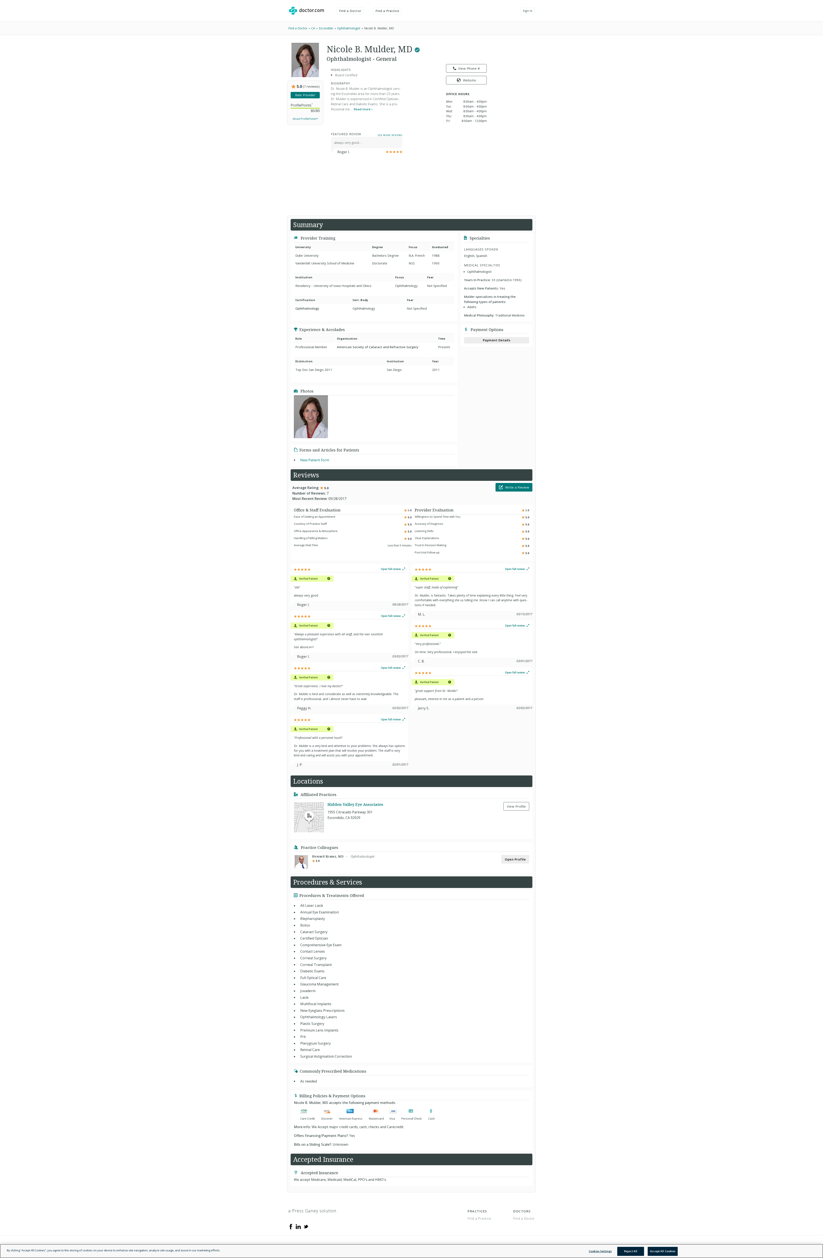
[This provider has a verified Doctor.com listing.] (417, 49)
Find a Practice (387, 11)
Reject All (630, 1251)
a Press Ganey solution (312, 1211)
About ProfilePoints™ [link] (305, 119)
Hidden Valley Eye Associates (355, 804)
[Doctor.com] (306, 10)
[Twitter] (305, 1226)
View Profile (516, 806)
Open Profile (515, 859)
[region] (411, 1251)
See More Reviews (390, 135)
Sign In (527, 11)
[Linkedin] (298, 1226)
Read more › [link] (363, 109)
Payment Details (497, 340)
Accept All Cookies (662, 1251)
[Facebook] (290, 1226)
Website (469, 80)
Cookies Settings (600, 1251)
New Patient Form (314, 460)
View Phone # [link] (469, 68)
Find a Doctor (350, 11)
